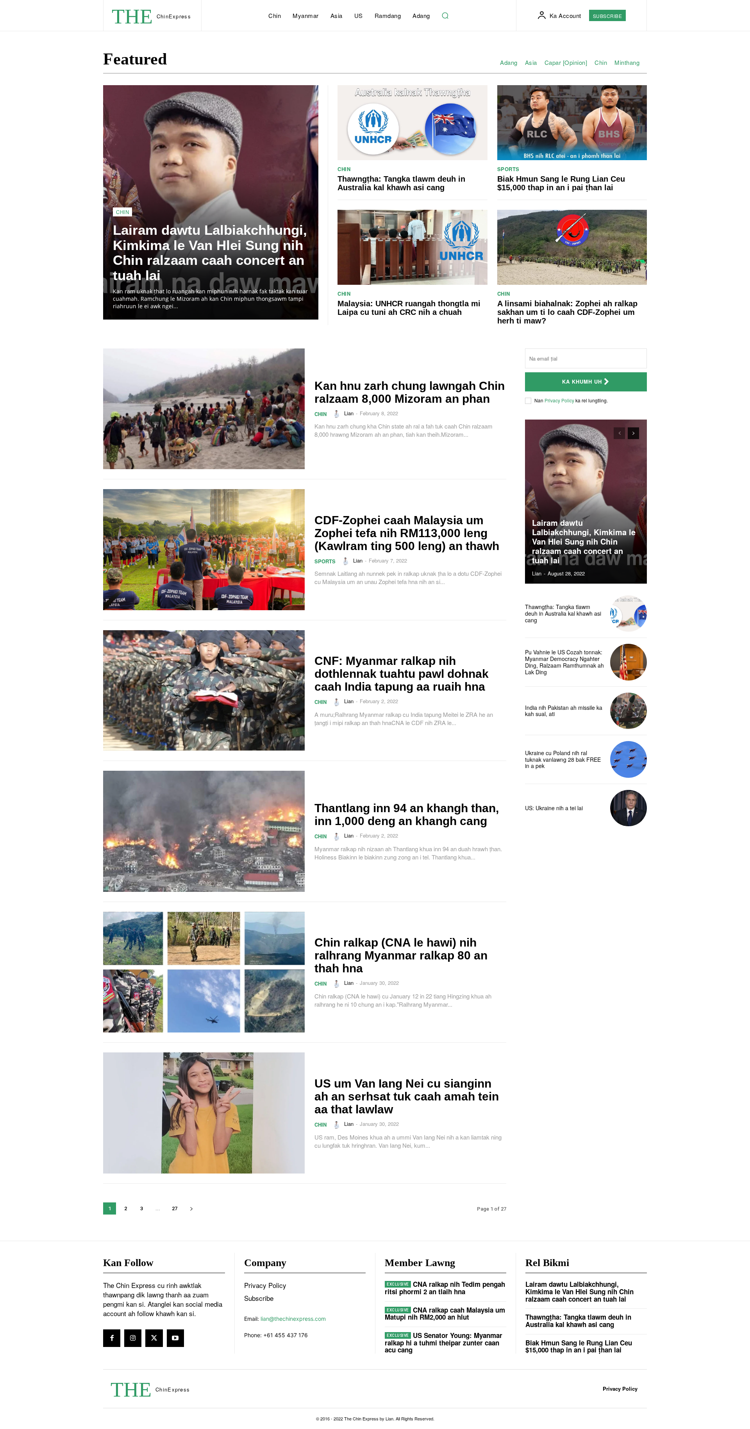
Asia (531, 62)
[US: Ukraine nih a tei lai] (628, 808)
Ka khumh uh (582, 381)
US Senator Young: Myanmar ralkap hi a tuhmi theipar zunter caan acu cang (443, 1342)
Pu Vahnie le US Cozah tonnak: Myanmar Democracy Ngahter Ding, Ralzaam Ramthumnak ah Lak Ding (564, 661)
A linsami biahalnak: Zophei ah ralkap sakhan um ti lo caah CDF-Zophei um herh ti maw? (567, 312)
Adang (509, 62)
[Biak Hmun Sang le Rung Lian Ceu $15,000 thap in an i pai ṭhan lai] (572, 122)
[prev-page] (619, 433)
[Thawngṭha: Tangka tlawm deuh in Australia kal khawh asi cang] (413, 122)
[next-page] (191, 1208)
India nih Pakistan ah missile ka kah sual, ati (563, 711)
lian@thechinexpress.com (293, 1318)
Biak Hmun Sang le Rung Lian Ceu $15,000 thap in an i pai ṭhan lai (561, 183)
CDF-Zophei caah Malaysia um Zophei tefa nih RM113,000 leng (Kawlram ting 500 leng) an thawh (406, 533)
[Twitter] (153, 1338)
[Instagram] (132, 1338)
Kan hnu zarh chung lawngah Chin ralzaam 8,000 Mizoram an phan (409, 392)
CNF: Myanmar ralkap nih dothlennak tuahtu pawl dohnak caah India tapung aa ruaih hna (401, 673)
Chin (601, 62)
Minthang (626, 62)
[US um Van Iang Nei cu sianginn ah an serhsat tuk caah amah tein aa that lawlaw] (204, 1113)
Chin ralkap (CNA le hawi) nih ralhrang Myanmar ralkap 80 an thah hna (401, 955)
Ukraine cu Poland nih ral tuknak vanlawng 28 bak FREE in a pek (563, 759)
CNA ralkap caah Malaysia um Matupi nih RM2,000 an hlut (445, 1313)
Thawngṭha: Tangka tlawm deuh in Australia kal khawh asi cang (401, 183)
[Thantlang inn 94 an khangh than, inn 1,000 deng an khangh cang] (204, 831)
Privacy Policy (559, 400)
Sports (508, 168)
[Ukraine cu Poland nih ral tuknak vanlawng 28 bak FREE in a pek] (628, 759)
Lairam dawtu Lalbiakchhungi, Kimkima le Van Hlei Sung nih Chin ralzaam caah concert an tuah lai (210, 252)
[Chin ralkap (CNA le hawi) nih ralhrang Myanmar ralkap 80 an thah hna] (204, 972)
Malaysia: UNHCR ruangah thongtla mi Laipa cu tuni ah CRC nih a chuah (409, 307)
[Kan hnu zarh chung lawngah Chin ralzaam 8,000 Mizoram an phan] (204, 409)
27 (174, 1208)
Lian (349, 413)
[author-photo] (337, 414)
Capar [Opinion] (566, 62)
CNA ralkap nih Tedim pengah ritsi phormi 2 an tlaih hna (445, 1287)
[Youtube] (175, 1338)
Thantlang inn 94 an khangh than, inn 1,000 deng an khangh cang (406, 814)
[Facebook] (111, 1338)
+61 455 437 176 (285, 1335)
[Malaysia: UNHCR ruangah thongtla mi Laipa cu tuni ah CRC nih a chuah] (413, 247)
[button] (445, 15)
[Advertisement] (586, 887)
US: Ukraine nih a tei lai (554, 808)
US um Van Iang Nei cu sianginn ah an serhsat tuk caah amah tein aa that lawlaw (406, 1096)
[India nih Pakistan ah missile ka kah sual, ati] (628, 711)
